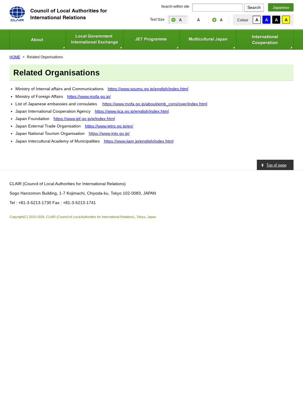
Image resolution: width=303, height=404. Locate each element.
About (37, 39)
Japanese (281, 7)
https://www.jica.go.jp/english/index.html (132, 111)
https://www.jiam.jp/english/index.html (138, 141)
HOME (14, 57)
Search (254, 7)
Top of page (276, 165)
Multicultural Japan (208, 39)
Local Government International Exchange (94, 39)
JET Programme (151, 39)
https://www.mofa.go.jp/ (89, 96)
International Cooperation (265, 39)
